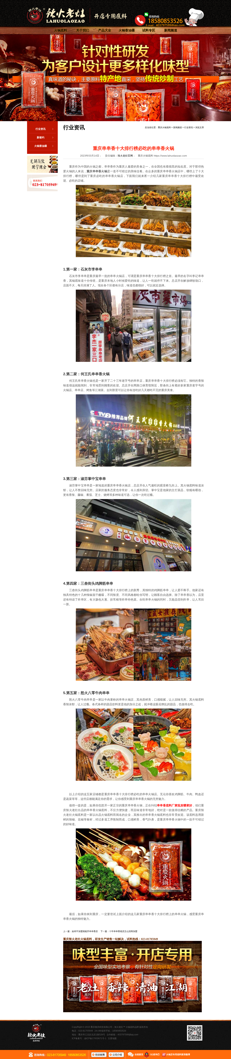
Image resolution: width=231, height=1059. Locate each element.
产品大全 (104, 30)
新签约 (40, 137)
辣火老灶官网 (125, 155)
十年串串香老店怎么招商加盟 (123, 931)
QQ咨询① (155, 1054)
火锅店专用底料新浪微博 (178, 1054)
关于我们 (82, 30)
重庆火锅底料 (164, 127)
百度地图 (112, 1038)
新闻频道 (170, 30)
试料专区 (148, 30)
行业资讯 (41, 128)
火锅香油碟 (127, 30)
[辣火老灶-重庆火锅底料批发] (77, 15)
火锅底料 (60, 30)
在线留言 (139, 1054)
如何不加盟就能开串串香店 (85, 931)
